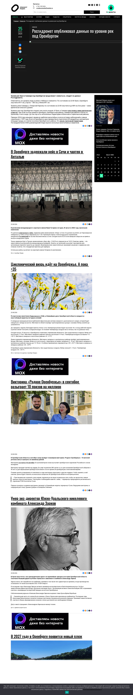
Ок (67, 692)
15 (115, 168)
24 (98, 175)
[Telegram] (20, 51)
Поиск (92, 12)
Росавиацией (23, 236)
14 (111, 168)
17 (98, 172)
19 (104, 172)
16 (118, 168)
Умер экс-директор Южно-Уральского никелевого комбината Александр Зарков (49, 500)
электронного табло (26, 233)
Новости (22, 21)
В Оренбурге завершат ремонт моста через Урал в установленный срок (107, 135)
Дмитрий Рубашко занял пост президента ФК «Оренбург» (105, 101)
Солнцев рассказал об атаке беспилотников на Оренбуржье (105, 146)
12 (104, 168)
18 (101, 172)
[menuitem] (15, 17)
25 (101, 175)
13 (108, 168)
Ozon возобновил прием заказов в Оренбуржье (107, 141)
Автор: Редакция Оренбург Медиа (20, 66)
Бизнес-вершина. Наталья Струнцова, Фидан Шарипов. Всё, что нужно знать (108, 130)
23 (118, 172)
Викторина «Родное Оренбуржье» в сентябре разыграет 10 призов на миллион (45, 384)
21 (111, 172)
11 (101, 168)
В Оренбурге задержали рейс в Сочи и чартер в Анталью (47, 154)
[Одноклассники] (20, 48)
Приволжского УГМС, (37, 316)
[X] (89, 126)
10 (98, 168)
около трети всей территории (71, 121)
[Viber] (91, 126)
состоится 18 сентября (26, 463)
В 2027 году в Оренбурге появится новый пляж (46, 636)
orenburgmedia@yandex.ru (44, 8)
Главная (16, 21)
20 (108, 172)
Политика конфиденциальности (92, 689)
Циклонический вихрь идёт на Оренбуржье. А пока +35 (50, 266)
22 (115, 172)
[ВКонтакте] (20, 45)
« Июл (98, 155)
